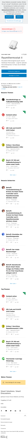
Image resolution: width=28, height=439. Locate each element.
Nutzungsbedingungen (5, 419)
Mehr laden (13, 175)
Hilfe (2, 403)
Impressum (3, 415)
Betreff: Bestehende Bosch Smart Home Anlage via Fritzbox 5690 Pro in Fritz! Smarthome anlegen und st (15, 269)
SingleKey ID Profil (6, 400)
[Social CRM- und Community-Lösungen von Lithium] (4, 436)
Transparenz (3, 428)
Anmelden (3, 407)
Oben (25, 415)
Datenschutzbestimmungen (6, 422)
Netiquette (3, 425)
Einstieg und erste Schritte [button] (10, 87)
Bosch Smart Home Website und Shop (13, 396)
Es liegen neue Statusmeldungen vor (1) (12, 31)
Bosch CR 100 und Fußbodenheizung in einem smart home (13, 162)
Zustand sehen (11, 115)
